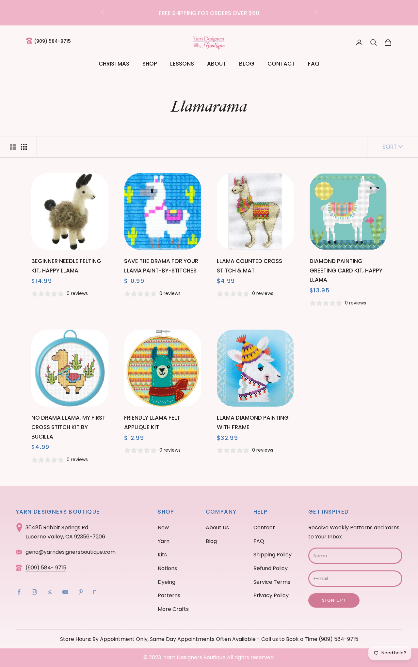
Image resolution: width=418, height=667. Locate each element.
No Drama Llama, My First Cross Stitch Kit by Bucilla (68, 427)
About (216, 64)
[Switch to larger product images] (13, 147)
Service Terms (271, 582)
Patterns (169, 595)
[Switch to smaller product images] (24, 147)
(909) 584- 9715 (45, 567)
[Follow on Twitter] (49, 592)
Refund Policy (270, 568)
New (163, 527)
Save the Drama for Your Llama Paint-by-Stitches (161, 265)
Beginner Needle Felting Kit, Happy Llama (66, 265)
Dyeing (166, 582)
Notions (167, 568)
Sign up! (334, 600)
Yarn (163, 541)
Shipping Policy (272, 554)
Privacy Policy (271, 595)
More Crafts (173, 609)
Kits (162, 554)
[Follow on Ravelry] (95, 592)
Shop (149, 64)
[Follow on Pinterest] (80, 592)
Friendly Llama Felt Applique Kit (152, 422)
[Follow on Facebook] (19, 592)
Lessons (182, 64)
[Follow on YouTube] (65, 592)
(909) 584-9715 (52, 41)
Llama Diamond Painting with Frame (253, 422)
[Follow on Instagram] (34, 592)
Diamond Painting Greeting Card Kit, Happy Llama (346, 270)
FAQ (313, 64)
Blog (246, 64)
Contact (281, 64)
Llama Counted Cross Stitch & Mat (249, 265)
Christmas (114, 64)
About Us (217, 527)
